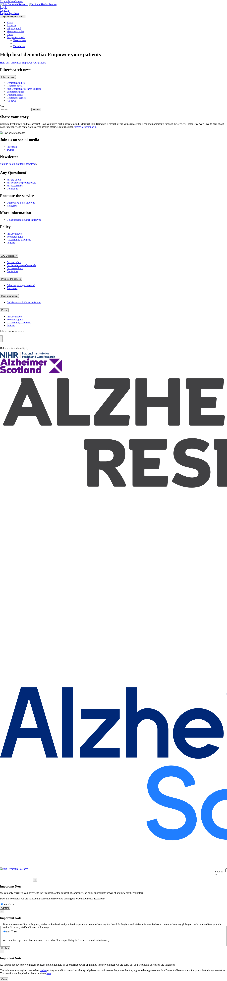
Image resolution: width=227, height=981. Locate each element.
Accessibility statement (19, 239)
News (10, 34)
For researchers (15, 185)
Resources (12, 205)
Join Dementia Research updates (24, 88)
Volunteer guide (15, 236)
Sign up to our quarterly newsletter (18, 163)
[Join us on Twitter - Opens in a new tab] (1, 340)
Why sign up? (14, 28)
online (43, 970)
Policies (11, 242)
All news (11, 100)
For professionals (16, 37)
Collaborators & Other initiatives (24, 219)
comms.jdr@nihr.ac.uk (85, 126)
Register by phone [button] (9, 13)
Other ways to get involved (21, 202)
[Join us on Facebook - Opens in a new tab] (1, 337)
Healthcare (19, 46)
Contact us (12, 188)
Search (3, 106)
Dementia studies (16, 82)
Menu (12, 16)
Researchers (19, 40)
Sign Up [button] (4, 10)
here (49, 973)
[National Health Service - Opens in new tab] (43, 4)
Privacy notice (14, 233)
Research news (14, 85)
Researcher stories (16, 97)
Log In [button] (3, 7)
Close (4, 979)
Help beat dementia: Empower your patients (23, 62)
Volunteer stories (15, 31)
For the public (14, 179)
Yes (13, 904)
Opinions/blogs (15, 94)
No (5, 904)
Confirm (5, 908)
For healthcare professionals (21, 182)
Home (10, 22)
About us (11, 25)
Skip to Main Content (11, 1)
